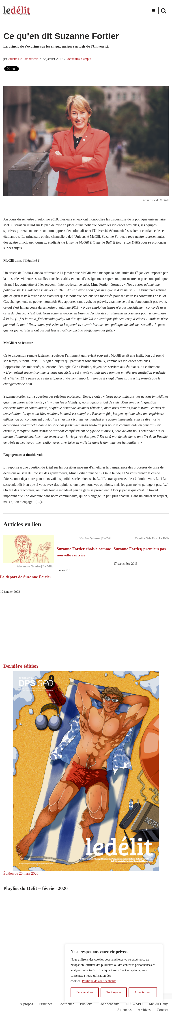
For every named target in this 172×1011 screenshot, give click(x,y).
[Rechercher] (163, 10)
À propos (26, 1004)
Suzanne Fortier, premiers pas (140, 549)
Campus (86, 59)
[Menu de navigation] (153, 10)
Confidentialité (109, 1004)
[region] (113, 973)
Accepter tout (142, 992)
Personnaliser (84, 992)
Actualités (73, 59)
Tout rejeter (113, 992)
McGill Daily (158, 1004)
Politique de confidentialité (99, 981)
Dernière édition (20, 666)
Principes (45, 1004)
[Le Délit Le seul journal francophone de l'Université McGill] (16, 10)
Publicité (86, 1004)
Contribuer (66, 1004)
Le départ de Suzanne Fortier (25, 577)
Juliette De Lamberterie (23, 59)
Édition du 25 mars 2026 (20, 873)
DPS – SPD (134, 1004)
